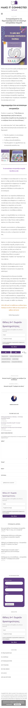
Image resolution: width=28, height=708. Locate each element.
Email (2, 468)
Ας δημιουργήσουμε (6, 653)
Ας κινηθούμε (4, 657)
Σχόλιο (3, 441)
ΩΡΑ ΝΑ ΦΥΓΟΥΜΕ (6, 677)
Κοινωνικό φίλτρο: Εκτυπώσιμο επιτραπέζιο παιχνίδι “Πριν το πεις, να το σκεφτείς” (13, 529)
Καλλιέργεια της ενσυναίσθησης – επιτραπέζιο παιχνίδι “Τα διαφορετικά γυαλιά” (13, 557)
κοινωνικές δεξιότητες (6, 359)
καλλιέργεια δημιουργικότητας (16, 356)
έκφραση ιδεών (5, 356)
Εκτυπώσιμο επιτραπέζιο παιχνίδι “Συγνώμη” (10, 422)
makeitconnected (14, 404)
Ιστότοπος (3, 475)
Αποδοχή (17, 704)
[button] (5, 156)
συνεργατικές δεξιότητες (17, 361)
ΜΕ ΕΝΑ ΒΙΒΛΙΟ (5, 669)
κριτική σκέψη (15, 359)
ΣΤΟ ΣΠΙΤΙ (4, 673)
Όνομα (3, 462)
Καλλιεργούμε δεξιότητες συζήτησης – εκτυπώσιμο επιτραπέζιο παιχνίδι (11, 536)
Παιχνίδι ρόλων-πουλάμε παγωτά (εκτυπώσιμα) (11, 427)
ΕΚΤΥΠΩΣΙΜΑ (5, 665)
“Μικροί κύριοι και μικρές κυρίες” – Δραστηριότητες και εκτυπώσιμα (10, 550)
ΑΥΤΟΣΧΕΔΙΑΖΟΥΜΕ (6, 661)
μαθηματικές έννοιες (6, 361)
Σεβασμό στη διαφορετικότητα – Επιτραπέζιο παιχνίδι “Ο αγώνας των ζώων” (13, 543)
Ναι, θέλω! (14, 346)
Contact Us (9, 604)
